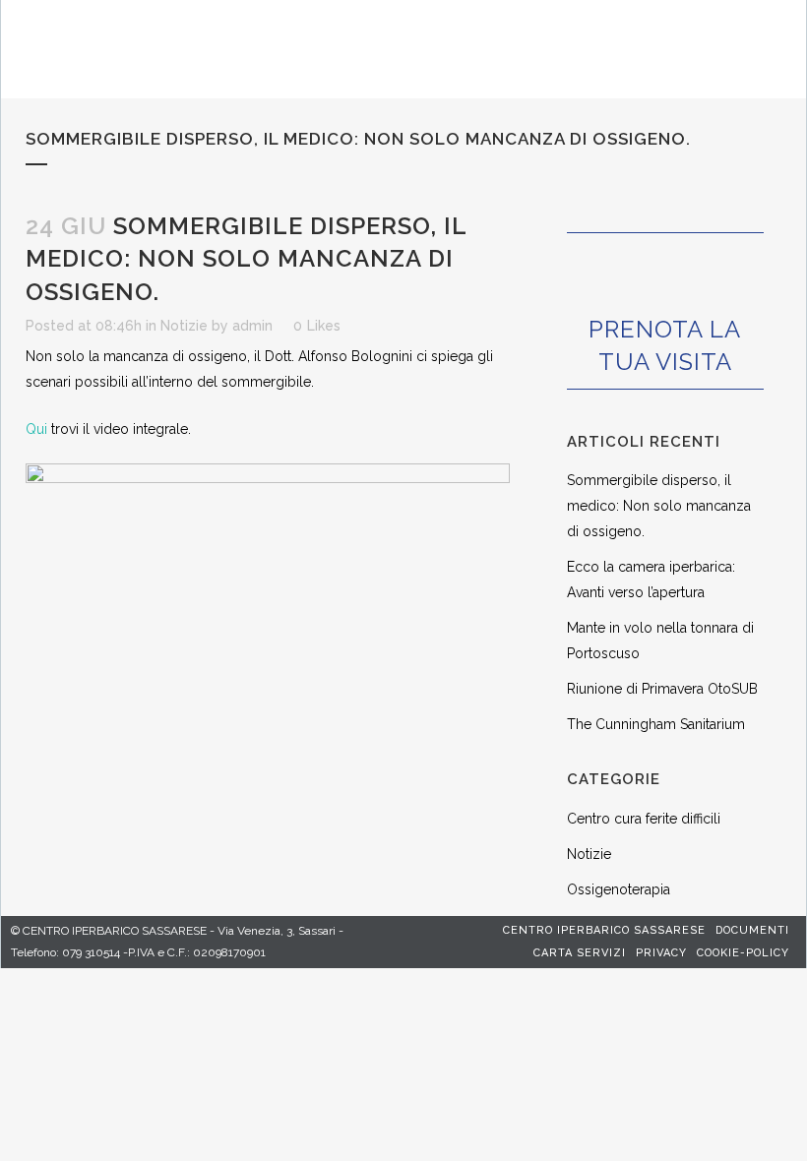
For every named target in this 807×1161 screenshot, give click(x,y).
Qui (36, 429)
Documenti (752, 930)
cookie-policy (743, 953)
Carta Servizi (579, 953)
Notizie (184, 326)
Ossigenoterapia (618, 889)
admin (252, 326)
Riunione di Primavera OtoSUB (662, 689)
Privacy (661, 953)
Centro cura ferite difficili (643, 818)
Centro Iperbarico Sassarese (604, 930)
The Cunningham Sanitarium (656, 724)
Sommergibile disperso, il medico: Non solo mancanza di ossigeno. (659, 505)
